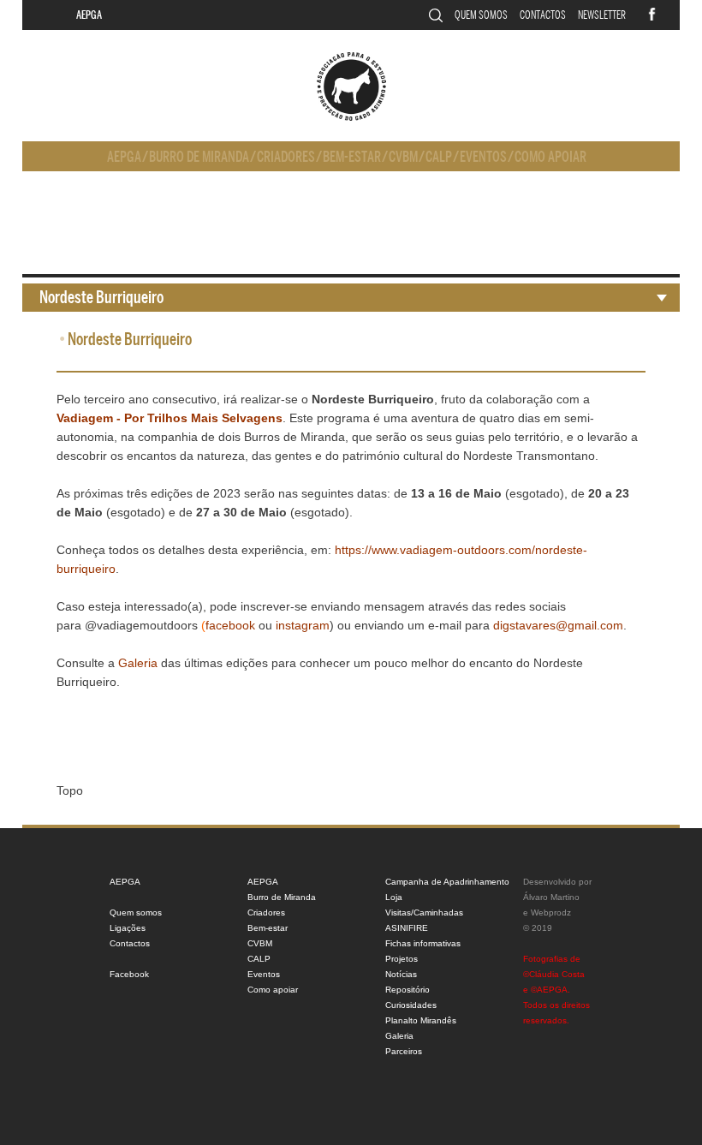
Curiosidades (411, 1005)
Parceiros (403, 1051)
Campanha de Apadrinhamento (447, 881)
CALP (438, 157)
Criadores (286, 157)
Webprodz (551, 912)
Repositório (407, 989)
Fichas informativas (423, 943)
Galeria (399, 1036)
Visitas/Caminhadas (424, 912)
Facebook (129, 974)
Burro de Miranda (199, 157)
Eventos (483, 157)
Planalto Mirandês (420, 1020)
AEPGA (89, 15)
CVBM (403, 157)
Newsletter (602, 15)
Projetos (401, 958)
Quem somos (481, 15)
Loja (393, 897)
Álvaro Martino (551, 897)
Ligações (128, 928)
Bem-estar (352, 157)
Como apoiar (550, 157)
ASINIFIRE (406, 928)
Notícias (401, 974)
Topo (70, 790)
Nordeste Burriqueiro (101, 297)
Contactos (543, 15)
